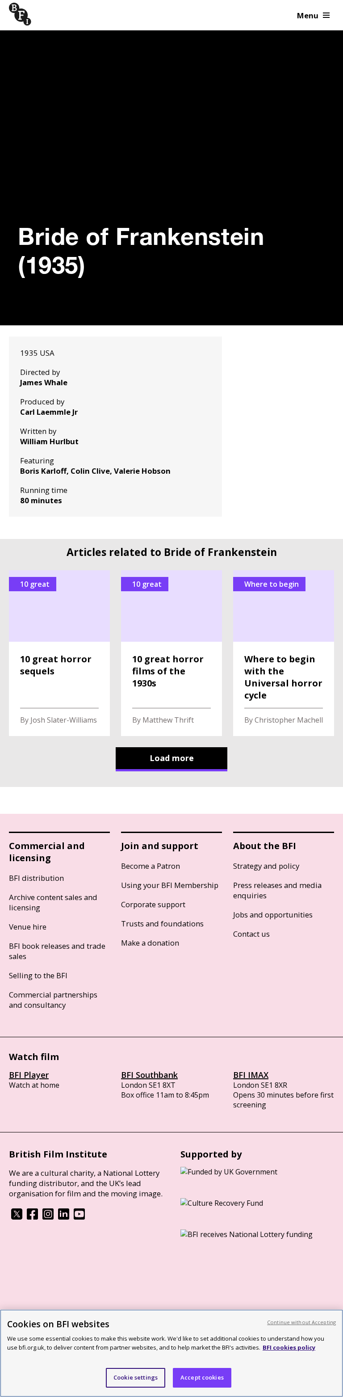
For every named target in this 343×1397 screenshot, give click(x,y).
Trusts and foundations (162, 923)
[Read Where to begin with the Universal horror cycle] (283, 653)
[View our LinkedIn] (63, 1217)
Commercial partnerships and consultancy (53, 999)
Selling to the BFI (38, 975)
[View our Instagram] (48, 1217)
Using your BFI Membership (169, 885)
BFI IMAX (250, 1074)
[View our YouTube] (79, 1217)
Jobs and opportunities (273, 914)
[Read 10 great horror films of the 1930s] (171, 653)
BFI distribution (36, 878)
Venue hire (27, 927)
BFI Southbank (149, 1074)
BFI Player (29, 1074)
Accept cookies (202, 1377)
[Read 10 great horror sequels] (59, 653)
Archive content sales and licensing (53, 902)
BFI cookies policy (289, 1347)
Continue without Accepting (301, 1322)
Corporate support (153, 904)
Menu (307, 15)
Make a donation (150, 943)
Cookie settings (135, 1377)
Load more (172, 758)
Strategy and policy (266, 866)
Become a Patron (150, 866)
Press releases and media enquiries (277, 890)
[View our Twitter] (17, 1217)
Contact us (251, 934)
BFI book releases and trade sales (57, 951)
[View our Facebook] (32, 1217)
